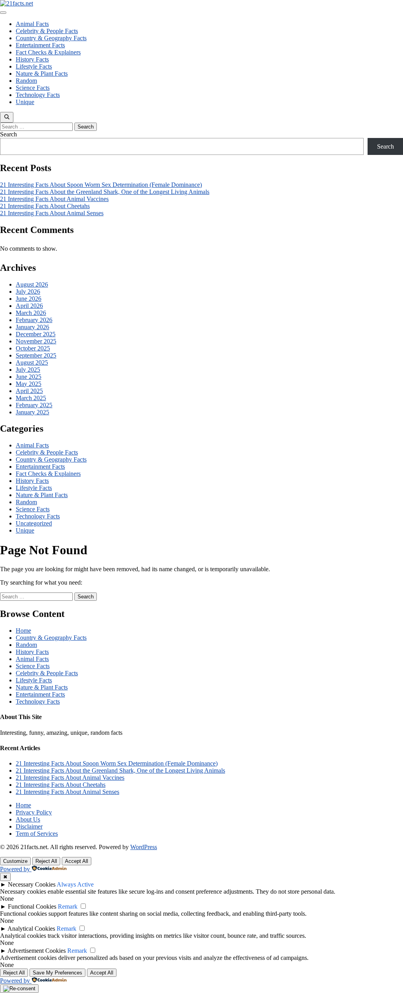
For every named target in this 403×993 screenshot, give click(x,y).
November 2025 (36, 341)
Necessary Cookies (31, 884)
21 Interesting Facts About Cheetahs (45, 206)
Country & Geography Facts (51, 38)
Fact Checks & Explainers (48, 52)
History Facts (32, 59)
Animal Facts (32, 23)
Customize (15, 861)
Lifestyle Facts (34, 66)
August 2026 (32, 284)
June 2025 (28, 376)
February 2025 (34, 405)
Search (8, 134)
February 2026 (34, 320)
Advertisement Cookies (36, 950)
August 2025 (32, 362)
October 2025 (33, 348)
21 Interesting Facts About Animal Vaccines (54, 199)
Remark (68, 906)
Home (23, 630)
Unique (25, 102)
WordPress (143, 847)
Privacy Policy (34, 812)
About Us (28, 819)
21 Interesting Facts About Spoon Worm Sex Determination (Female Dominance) (101, 184)
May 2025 (28, 383)
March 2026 (31, 312)
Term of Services (37, 833)
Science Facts (33, 87)
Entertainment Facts (40, 45)
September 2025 (36, 355)
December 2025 (35, 334)
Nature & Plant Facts (42, 73)
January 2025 (32, 412)
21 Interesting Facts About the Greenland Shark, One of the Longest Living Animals (104, 191)
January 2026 (32, 327)
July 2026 (28, 291)
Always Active (75, 884)
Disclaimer (29, 826)
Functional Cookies (32, 906)
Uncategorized (34, 523)
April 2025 (29, 391)
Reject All (46, 861)
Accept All (76, 861)
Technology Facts (38, 94)
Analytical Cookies (31, 928)
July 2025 (28, 369)
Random (26, 80)
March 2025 (31, 398)
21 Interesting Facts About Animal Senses (52, 213)
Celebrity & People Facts (47, 31)
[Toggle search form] (6, 117)
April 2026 (29, 305)
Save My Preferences (57, 973)
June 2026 (28, 298)
